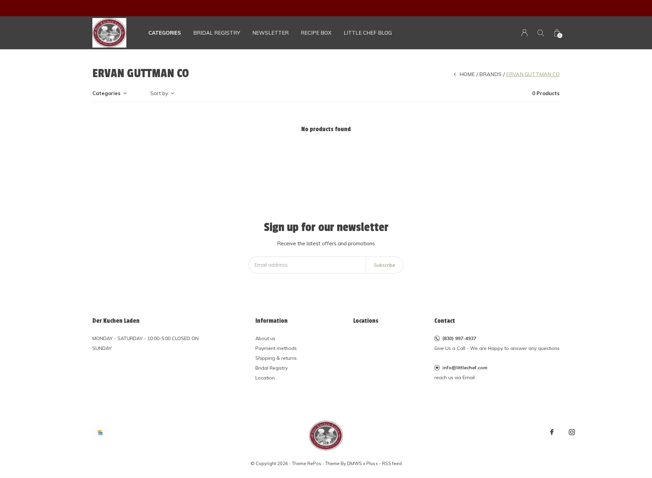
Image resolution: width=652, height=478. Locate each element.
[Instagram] (572, 432)
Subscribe (384, 265)
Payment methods (276, 348)
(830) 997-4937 (459, 338)
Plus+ (372, 463)
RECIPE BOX (316, 33)
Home (467, 74)
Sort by (159, 93)
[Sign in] (524, 33)
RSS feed (392, 463)
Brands (490, 74)
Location (265, 378)
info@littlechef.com (464, 368)
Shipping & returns (276, 358)
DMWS (354, 463)
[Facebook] (552, 432)
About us (265, 338)
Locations (365, 320)
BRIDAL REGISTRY (216, 33)
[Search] (541, 33)
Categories (164, 33)
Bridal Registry (271, 368)
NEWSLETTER (270, 33)
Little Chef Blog (368, 33)
